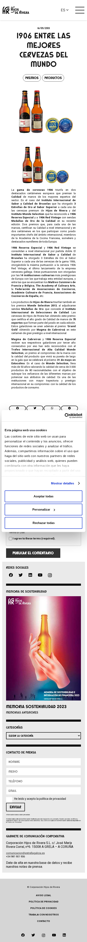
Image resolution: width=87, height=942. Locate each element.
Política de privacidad (43, 901)
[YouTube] (40, 575)
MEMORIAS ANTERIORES (22, 712)
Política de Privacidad (14, 822)
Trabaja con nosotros (44, 914)
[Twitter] (20, 575)
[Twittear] (35, 408)
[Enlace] (16, 10)
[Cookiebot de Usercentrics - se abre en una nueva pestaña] (64, 415)
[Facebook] (11, 575)
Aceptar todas (43, 496)
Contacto (43, 921)
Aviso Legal (43, 895)
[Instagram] (50, 575)
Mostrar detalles (62, 483)
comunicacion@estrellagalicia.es (25, 853)
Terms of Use (16, 532)
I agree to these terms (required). (34, 538)
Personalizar (41, 509)
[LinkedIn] (30, 575)
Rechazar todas (44, 522)
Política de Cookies (43, 908)
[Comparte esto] (17, 408)
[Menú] (80, 10)
